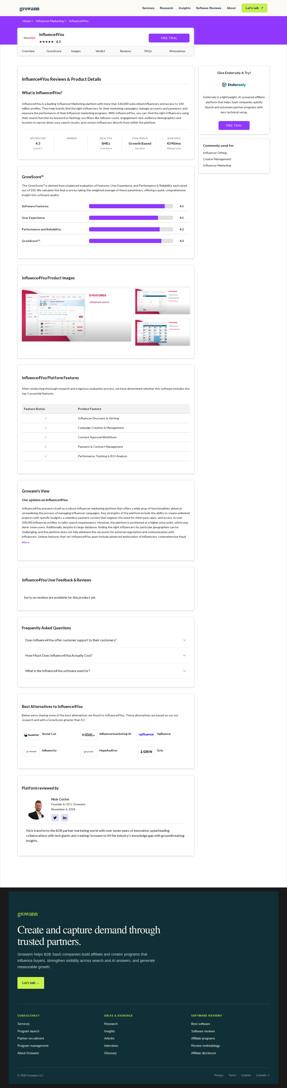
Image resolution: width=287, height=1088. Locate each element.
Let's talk (254, 8)
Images (76, 51)
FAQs (148, 51)
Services (148, 8)
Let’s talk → (30, 983)
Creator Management (217, 159)
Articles (109, 1038)
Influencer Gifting (215, 152)
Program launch (28, 1031)
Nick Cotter (60, 799)
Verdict (100, 51)
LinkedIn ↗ (263, 1075)
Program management (32, 1045)
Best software (200, 1024)
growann (29, 8)
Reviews (125, 51)
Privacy (219, 1075)
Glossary (110, 1053)
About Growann (28, 1053)
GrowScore (53, 51)
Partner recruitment (30, 1038)
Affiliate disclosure (203, 1053)
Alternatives (177, 51)
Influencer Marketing (50, 21)
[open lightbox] (76, 314)
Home (26, 21)
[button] (106, 640)
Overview (28, 51)
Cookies (246, 1075)
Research (166, 8)
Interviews (111, 1045)
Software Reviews (208, 8)
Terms (232, 1075)
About (231, 8)
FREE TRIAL (169, 38)
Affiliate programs (203, 1038)
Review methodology (205, 1045)
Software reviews (203, 1031)
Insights (185, 8)
